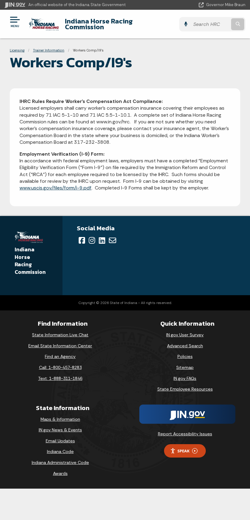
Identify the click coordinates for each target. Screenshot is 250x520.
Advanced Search (185, 345)
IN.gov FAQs (184, 378)
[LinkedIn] (102, 240)
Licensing (17, 50)
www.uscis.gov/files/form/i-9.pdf (55, 188)
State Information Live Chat (60, 335)
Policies (185, 356)
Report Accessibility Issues (185, 434)
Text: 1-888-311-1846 (60, 378)
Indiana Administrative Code (60, 462)
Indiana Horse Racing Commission (99, 24)
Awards (60, 473)
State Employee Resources (185, 389)
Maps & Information (60, 419)
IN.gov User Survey (185, 335)
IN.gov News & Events (60, 430)
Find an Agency (60, 356)
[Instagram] (92, 240)
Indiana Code (60, 451)
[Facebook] (82, 240)
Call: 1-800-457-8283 (60, 367)
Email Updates (60, 441)
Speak (183, 451)
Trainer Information (48, 50)
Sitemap (185, 367)
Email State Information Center (60, 345)
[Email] (112, 240)
